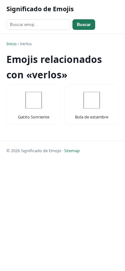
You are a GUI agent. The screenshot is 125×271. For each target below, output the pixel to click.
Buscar (84, 24)
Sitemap (72, 150)
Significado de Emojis (40, 8)
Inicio (11, 44)
